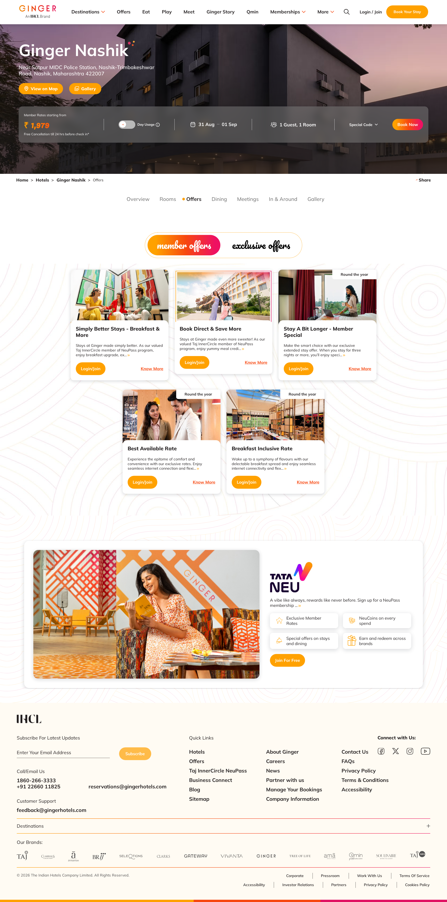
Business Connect (210, 780)
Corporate (295, 875)
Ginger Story (221, 12)
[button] (363, 124)
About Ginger (282, 752)
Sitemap (199, 799)
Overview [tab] (138, 199)
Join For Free (287, 660)
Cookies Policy (417, 884)
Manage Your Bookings (294, 789)
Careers (275, 761)
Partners (338, 884)
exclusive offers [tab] (261, 245)
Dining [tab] (219, 199)
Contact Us (355, 752)
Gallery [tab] (315, 199)
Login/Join (90, 368)
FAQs (348, 761)
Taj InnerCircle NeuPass (218, 771)
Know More (152, 368)
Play (167, 12)
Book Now (407, 124)
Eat (146, 12)
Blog (194, 789)
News (273, 771)
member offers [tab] (184, 245)
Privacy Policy (359, 771)
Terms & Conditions (365, 780)
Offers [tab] (193, 199)
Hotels (42, 180)
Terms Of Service (415, 875)
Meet (189, 12)
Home (22, 180)
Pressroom (330, 875)
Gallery (88, 88)
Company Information (292, 799)
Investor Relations (298, 884)
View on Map (44, 88)
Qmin (252, 12)
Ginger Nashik (71, 180)
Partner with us (285, 780)
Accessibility (357, 789)
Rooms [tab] (168, 199)
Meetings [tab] (248, 199)
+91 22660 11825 (38, 786)
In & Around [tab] (283, 199)
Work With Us (369, 875)
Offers (123, 12)
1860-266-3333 (36, 780)
